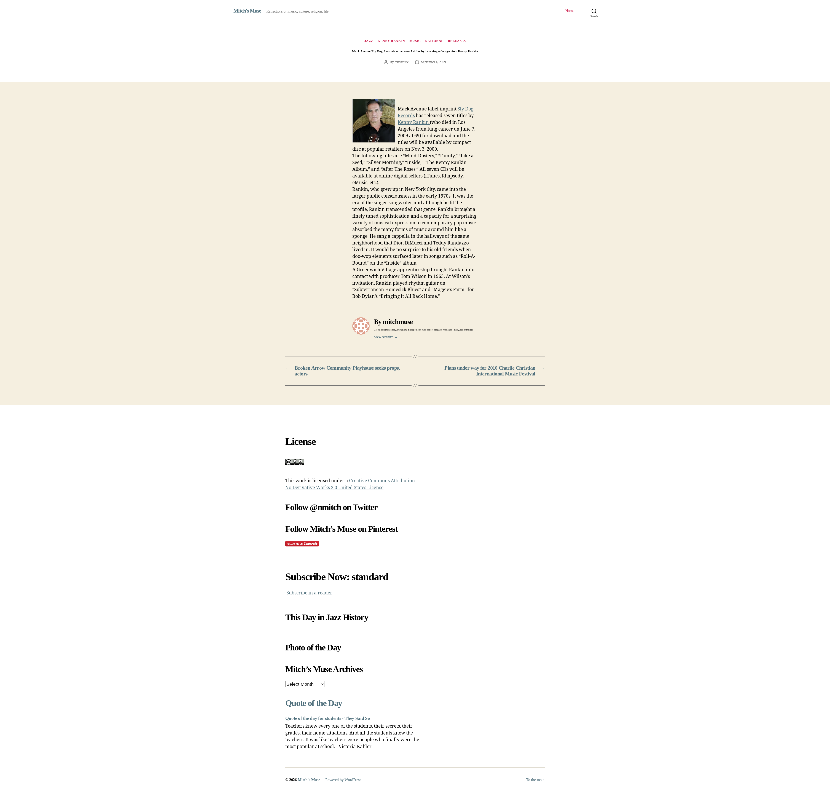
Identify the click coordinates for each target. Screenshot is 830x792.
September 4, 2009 (433, 62)
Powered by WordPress (343, 780)
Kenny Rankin (391, 41)
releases (457, 41)
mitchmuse (402, 62)
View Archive (385, 337)
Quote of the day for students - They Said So (327, 718)
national (434, 41)
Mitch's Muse (247, 10)
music (415, 41)
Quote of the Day (313, 703)
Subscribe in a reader (309, 593)
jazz (368, 41)
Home (569, 10)
